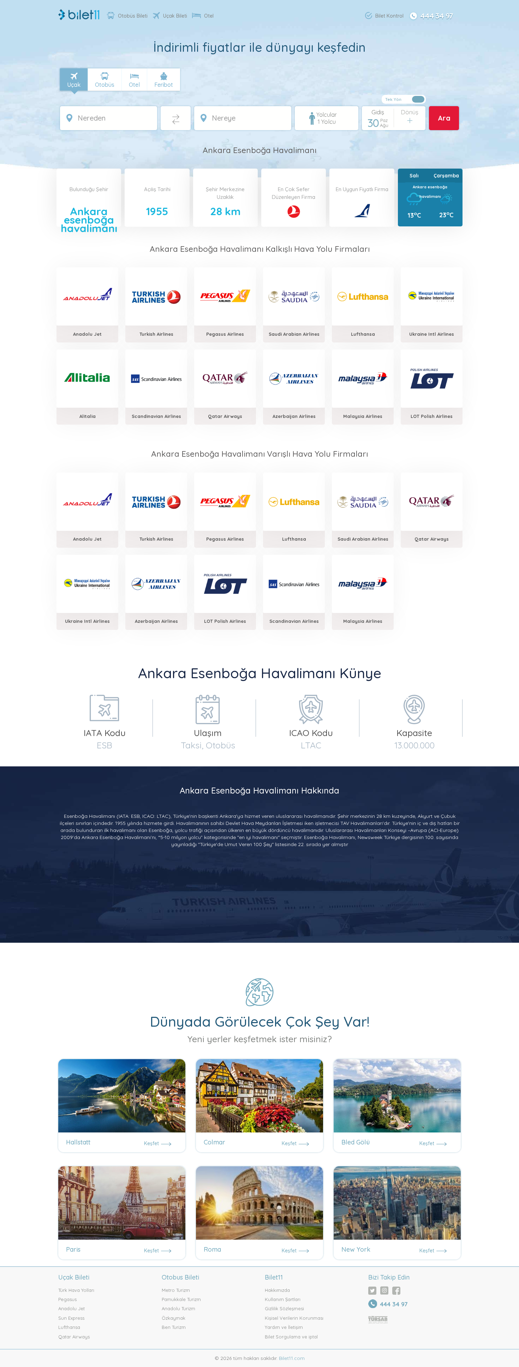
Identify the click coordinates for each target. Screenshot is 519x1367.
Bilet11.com (291, 1358)
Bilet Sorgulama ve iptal (291, 1336)
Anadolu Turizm (178, 1308)
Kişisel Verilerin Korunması (294, 1318)
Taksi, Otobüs (208, 745)
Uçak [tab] (73, 84)
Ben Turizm (174, 1327)
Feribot (163, 84)
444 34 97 (436, 15)
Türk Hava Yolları (76, 1290)
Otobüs (104, 84)
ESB (104, 745)
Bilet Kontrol (389, 16)
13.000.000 (414, 745)
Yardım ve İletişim (284, 1327)
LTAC (311, 745)
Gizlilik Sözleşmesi (284, 1308)
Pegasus (67, 1299)
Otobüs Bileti (133, 16)
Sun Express (71, 1318)
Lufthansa (69, 1327)
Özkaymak (173, 1318)
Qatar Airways (74, 1336)
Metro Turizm (176, 1290)
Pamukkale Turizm (181, 1299)
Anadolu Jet (71, 1308)
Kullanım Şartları (282, 1299)
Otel (209, 16)
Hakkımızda (277, 1290)
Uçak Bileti (175, 16)
